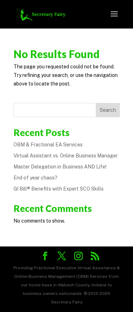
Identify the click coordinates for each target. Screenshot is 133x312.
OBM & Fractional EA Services (48, 144)
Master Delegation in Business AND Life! (59, 167)
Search (108, 110)
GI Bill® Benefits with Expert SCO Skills (58, 189)
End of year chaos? (35, 178)
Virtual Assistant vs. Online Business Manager (65, 155)
